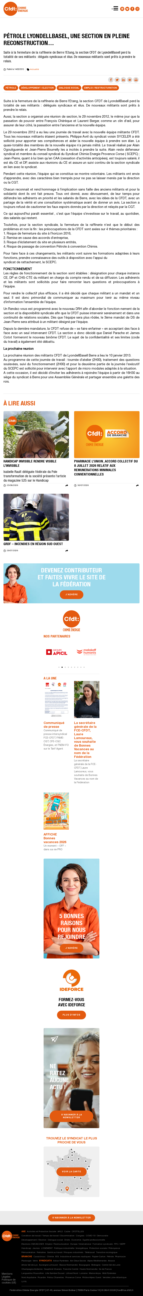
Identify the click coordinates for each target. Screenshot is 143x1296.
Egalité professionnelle (94, 1240)
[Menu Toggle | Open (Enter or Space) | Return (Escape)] (112, 9)
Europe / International (80, 1244)
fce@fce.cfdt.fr (125, 1290)
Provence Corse (73, 1278)
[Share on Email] (129, 79)
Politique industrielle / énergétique (71, 1248)
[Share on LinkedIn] (123, 79)
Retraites (41, 1252)
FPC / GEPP (119, 1244)
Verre (35, 1261)
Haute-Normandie (88, 1269)
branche (26, 1257)
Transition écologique (106, 1252)
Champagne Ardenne (32, 1269)
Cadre (67, 1232)
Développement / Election (37, 88)
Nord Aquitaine (28, 1278)
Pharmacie (120, 1257)
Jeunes (36, 1248)
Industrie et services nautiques (75, 1257)
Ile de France (105, 1269)
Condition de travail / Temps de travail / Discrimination (47, 1236)
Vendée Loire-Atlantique (114, 1278)
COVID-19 (90, 1236)
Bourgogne (84, 1265)
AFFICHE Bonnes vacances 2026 (55, 838)
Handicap (26, 1248)
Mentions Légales (7, 1275)
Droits (67, 1240)
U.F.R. (24, 1282)
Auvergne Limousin (48, 1265)
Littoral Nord (72, 1273)
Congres (80, 1236)
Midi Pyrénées (109, 1273)
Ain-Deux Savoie (78, 1261)
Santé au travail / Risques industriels (65, 1252)
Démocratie (102, 1236)
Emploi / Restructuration (100, 88)
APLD (60, 1232)
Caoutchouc (39, 1257)
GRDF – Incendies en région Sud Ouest (33, 544)
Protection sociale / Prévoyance (104, 1248)
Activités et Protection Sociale (41, 1232)
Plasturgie (26, 1261)
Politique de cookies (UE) (9, 1281)
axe (23, 1232)
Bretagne (95, 1265)
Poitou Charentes (55, 1278)
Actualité (34, 69)
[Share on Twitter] (117, 79)
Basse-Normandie (68, 1265)
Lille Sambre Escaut (55, 1273)
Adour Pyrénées (61, 1261)
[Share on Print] (136, 79)
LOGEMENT (47, 1248)
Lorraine (84, 1273)
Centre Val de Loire (111, 1265)
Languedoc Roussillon (32, 1273)
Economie (76, 1240)
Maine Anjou (95, 1273)
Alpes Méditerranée (97, 1261)
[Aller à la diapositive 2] (62, 667)
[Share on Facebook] (111, 79)
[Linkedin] (122, 9)
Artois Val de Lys (29, 1265)
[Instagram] (137, 9)
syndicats (45, 1261)
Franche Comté (70, 1269)
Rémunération (28, 1252)
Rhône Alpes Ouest (91, 1278)
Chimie (50, 1257)
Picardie (42, 1278)
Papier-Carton (99, 1257)
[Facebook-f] (132, 9)
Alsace (111, 1261)
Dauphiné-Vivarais (53, 1269)
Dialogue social (69, 88)
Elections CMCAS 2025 (32, 1244)
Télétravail (90, 1252)
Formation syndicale (103, 1244)
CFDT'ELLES (78, 1232)
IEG (57, 1257)
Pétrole (11, 88)
